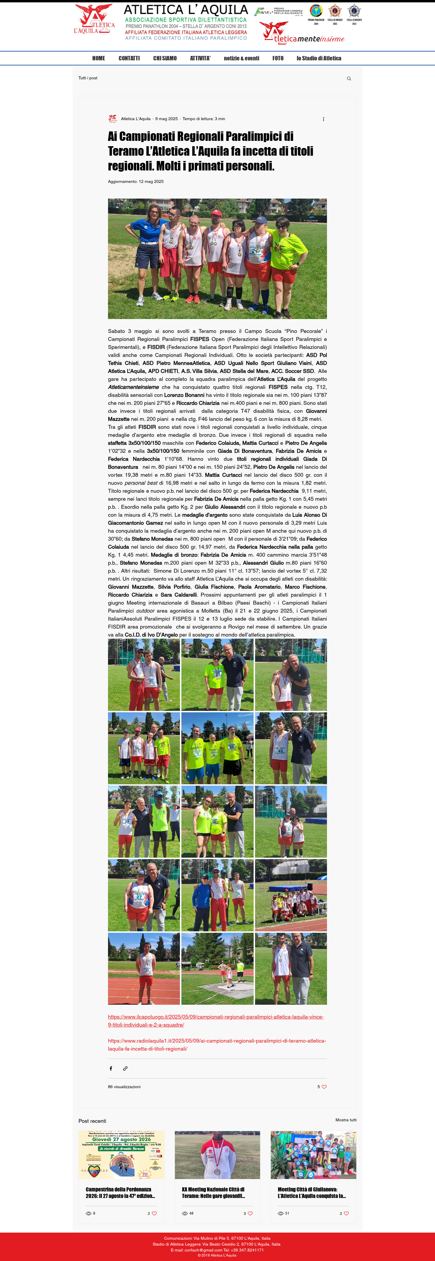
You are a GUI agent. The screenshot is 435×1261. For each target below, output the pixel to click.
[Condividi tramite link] (125, 1068)
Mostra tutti (346, 1119)
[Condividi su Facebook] (111, 1068)
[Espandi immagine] (144, 675)
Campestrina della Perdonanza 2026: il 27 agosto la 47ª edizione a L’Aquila (120, 1192)
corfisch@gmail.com (204, 1250)
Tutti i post (87, 77)
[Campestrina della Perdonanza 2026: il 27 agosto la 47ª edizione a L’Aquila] (121, 1155)
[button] (349, 78)
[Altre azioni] (323, 118)
